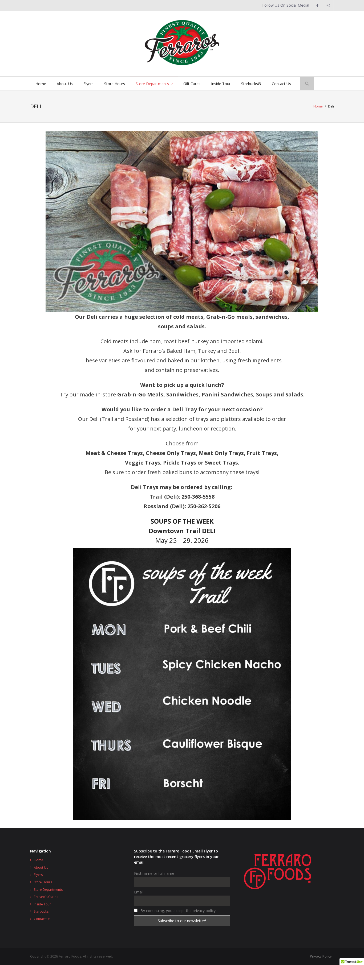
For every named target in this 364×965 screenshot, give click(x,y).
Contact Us (42, 919)
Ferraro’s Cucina (46, 896)
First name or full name (154, 873)
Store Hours (43, 882)
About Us (41, 867)
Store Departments (48, 889)
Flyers (38, 874)
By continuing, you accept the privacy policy (177, 910)
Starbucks (41, 911)
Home (318, 106)
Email (138, 891)
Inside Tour (42, 904)
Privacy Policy (321, 956)
